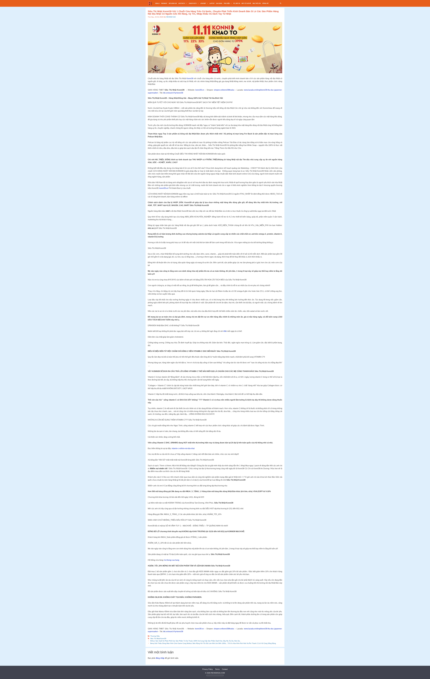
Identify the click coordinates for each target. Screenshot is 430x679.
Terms (217, 669)
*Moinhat (164, 3)
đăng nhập (160, 658)
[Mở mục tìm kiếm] (280, 3)
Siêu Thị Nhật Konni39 (158, 638)
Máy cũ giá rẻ (246, 3)
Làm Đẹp (203, 3)
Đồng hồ (265, 3)
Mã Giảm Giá (173, 3)
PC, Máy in (236, 3)
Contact (225, 669)
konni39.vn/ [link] (164, 188)
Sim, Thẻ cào (257, 3)
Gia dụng (219, 3)
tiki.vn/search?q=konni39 (173, 93)
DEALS (157, 3)
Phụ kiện (227, 3)
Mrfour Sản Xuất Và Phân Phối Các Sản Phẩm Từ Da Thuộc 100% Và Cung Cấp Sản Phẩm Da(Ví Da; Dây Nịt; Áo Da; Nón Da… (195, 641)
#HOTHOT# (181, 3)
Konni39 (190, 78)
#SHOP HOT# (193, 3)
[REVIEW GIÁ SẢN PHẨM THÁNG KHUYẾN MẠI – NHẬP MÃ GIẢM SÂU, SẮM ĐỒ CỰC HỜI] (150, 3)
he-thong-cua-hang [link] (171, 560)
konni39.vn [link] (199, 90)
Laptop (211, 3)
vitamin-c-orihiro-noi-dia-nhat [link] (183, 448)
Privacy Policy (207, 669)
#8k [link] (224, 331)
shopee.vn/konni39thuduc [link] (224, 90)
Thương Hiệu (155, 636)
